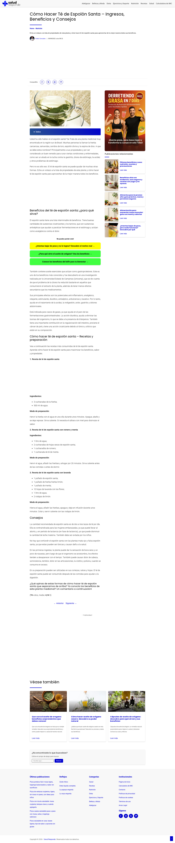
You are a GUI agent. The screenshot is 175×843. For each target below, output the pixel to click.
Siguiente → (71, 603)
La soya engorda (65, 794)
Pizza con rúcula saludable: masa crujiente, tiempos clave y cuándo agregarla (42, 804)
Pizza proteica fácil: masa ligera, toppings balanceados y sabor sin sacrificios (42, 785)
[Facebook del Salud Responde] (121, 817)
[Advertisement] (87, 59)
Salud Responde (49, 839)
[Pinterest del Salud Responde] (136, 817)
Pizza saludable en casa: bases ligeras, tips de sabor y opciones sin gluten (42, 824)
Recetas (144, 3)
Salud (151, 3)
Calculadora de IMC (164, 3)
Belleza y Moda (98, 3)
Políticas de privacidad (127, 794)
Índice (38, 132)
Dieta (109, 3)
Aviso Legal (123, 805)
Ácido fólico (63, 782)
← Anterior (59, 603)
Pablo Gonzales (40, 38)
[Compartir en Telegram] (61, 82)
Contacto (122, 790)
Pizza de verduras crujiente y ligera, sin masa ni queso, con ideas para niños (42, 794)
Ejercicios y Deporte (121, 3)
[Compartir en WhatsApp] (55, 82)
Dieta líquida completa (67, 786)
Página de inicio (124, 782)
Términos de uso (125, 801)
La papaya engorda (66, 790)
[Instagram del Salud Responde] (126, 817)
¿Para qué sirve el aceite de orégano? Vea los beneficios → (65, 254)
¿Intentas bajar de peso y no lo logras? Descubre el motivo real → (65, 246)
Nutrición (135, 3)
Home (32, 28)
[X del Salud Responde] (131, 817)
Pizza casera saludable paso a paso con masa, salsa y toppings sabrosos (42, 814)
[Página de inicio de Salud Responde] (11, 4)
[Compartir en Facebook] (42, 82)
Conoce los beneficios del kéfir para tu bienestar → (65, 261)
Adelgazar (86, 3)
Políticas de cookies (126, 798)
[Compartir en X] (48, 82)
